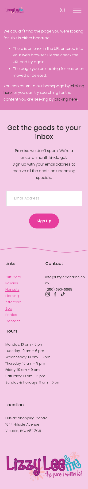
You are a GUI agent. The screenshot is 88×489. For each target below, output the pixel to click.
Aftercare (13, 302)
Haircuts (12, 289)
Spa (8, 308)
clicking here (66, 99)
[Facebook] (55, 294)
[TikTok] (62, 294)
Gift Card (13, 277)
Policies (11, 283)
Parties (11, 314)
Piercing (12, 295)
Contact (12, 321)
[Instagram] (47, 294)
